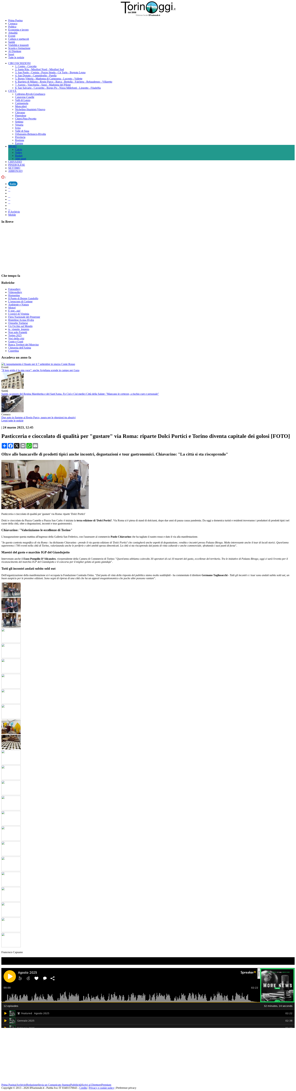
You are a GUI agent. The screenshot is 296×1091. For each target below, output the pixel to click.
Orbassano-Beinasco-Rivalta (30, 134)
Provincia (20, 137)
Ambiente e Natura (18, 304)
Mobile (12, 214)
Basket (18, 155)
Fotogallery (14, 289)
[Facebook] (9, 187)
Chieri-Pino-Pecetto (25, 118)
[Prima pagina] (2, 177)
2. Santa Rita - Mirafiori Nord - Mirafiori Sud (39, 69)
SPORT (12, 146)
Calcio (18, 149)
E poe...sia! (14, 310)
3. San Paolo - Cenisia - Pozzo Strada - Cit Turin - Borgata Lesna (50, 72)
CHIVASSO (15, 161)
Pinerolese (20, 115)
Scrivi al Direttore (91, 1084)
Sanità (11, 42)
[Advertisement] (27, 248)
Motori (12, 307)
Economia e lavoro (18, 29)
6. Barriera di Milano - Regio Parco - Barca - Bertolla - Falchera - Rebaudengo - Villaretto (63, 81)
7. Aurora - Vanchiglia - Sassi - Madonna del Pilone (43, 84)
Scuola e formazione (19, 48)
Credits (83, 1087)
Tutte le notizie (16, 57)
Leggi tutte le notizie (12, 420)
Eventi (11, 35)
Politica (12, 26)
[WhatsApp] (9, 199)
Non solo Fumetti (17, 332)
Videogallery (15, 292)
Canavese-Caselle (24, 97)
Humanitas (14, 295)
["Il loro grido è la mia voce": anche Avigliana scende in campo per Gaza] (38, 364)
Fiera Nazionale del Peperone (24, 316)
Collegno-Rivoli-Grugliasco (30, 94)
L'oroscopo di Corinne (20, 301)
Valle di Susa (22, 130)
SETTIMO (14, 167)
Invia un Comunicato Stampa (54, 1084)
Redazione (32, 1084)
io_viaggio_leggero (18, 329)
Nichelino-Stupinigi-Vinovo (30, 109)
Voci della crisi (16, 338)
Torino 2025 (15, 335)
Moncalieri (21, 106)
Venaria (19, 124)
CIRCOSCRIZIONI (19, 63)
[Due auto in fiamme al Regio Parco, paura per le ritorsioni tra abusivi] (12, 411)
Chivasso (20, 112)
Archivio (15, 211)
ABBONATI (15, 171)
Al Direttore (14, 51)
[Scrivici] (9, 208)
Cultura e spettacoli (18, 38)
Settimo (19, 121)
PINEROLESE (16, 164)
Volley (18, 152)
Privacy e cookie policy (101, 1087)
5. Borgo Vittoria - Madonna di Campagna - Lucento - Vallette (48, 78)
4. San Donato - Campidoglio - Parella (36, 75)
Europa (19, 143)
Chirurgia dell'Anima (19, 347)
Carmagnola (21, 103)
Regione (19, 140)
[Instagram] (9, 190)
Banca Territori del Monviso (23, 344)
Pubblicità (75, 1084)
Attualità (12, 32)
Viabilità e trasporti (18, 45)
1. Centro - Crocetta (25, 66)
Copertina (13, 350)
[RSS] (9, 202)
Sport (11, 54)
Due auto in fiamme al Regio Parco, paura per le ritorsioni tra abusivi (38, 417)
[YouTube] (9, 196)
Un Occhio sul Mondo (20, 326)
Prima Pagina (15, 20)
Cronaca (12, 23)
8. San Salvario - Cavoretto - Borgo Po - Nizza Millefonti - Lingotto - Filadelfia (58, 87)
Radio (13, 183)
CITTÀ (12, 90)
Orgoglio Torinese (18, 323)
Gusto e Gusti (15, 341)
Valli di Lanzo (22, 100)
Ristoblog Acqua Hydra (21, 320)
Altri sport (20, 158)
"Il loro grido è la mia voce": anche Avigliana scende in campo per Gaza (40, 370)
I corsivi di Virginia (18, 313)
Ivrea (18, 127)
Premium (106, 1084)
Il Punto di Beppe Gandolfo (23, 298)
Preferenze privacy (126, 1087)
